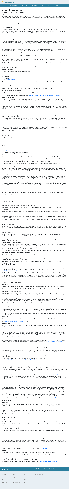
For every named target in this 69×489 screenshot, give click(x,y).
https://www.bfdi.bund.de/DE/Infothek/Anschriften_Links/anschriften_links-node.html (43, 95)
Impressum (36, 477)
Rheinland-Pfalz (4, 484)
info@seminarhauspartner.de (10, 79)
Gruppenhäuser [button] (34, 5)
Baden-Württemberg (5, 473)
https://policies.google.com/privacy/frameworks (12, 359)
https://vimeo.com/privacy (47, 448)
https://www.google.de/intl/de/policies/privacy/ (48, 461)
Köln (13, 479)
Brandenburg (4, 474)
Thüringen (3, 487)
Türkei (25, 487)
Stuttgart (25, 485)
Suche (42, 5)
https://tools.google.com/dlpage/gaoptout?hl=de (15, 320)
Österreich (14, 487)
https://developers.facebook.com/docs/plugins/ (12, 270)
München (25, 480)
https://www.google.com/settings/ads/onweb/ (57, 374)
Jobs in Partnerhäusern (38, 473)
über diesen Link (26, 188)
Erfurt (14, 476)
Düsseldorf (4, 476)
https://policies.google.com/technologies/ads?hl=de (57, 380)
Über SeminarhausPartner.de (39, 474)
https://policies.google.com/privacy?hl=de (49, 397)
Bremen (14, 474)
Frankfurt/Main (4, 477)
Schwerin (14, 485)
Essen (25, 476)
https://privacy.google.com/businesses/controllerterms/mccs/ (15, 303)
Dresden (25, 474)
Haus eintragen (37, 482)
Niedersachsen (4, 482)
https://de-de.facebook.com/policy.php (27, 277)
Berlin (25, 473)
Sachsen (14, 484)
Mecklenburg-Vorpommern (17, 480)
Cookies (36, 479)
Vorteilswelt (56, 5)
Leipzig (25, 479)
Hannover (25, 477)
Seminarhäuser (13, 5)
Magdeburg (4, 480)
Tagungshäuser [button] (24, 5)
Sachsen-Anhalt (26, 484)
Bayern (14, 473)
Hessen (3, 479)
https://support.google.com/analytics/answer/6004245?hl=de (16, 321)
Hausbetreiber (61, 2)
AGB (35, 476)
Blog (49, 5)
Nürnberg (25, 482)
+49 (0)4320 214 (41, 469)
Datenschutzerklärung (38, 480)
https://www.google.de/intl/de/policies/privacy (51, 433)
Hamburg (14, 477)
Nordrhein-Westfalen (16, 482)
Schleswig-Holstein (5, 485)
